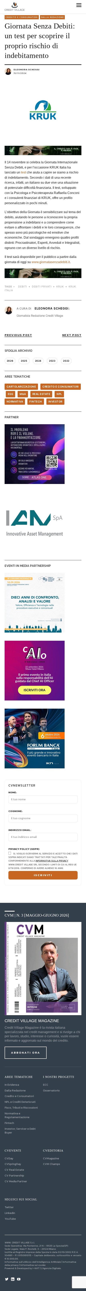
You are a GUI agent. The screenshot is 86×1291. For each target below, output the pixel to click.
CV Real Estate (14, 1170)
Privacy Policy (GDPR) (23, 849)
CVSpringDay (13, 1164)
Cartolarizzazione (21, 386)
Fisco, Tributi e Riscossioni (21, 1108)
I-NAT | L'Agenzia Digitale (47, 1268)
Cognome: (15, 811)
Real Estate (41, 394)
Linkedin (10, 1213)
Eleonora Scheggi (26, 69)
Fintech (35, 401)
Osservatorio (51, 1090)
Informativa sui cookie (33, 1265)
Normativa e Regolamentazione (17, 1115)
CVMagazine (51, 1158)
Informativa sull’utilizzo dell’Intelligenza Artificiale (33, 1262)
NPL (59, 394)
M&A (23, 394)
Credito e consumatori (22, 17)
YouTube (10, 1219)
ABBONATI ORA (25, 1052)
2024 (38, 360)
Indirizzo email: (19, 830)
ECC (45, 1085)
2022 (66, 360)
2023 (52, 360)
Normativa (15, 401)
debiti (22, 286)
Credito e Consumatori (19, 1096)
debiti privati (42, 286)
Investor (55, 401)
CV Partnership (14, 1175)
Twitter (9, 1207)
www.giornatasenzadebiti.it (51, 262)
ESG (10, 394)
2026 (10, 360)
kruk (60, 286)
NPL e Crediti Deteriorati (20, 1102)
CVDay (9, 1158)
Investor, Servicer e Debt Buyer (20, 1131)
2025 (24, 360)
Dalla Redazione (52, 17)
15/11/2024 (20, 73)
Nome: (12, 792)
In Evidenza (12, 1085)
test (23, 172)
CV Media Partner (16, 1181)
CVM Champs (51, 1164)
